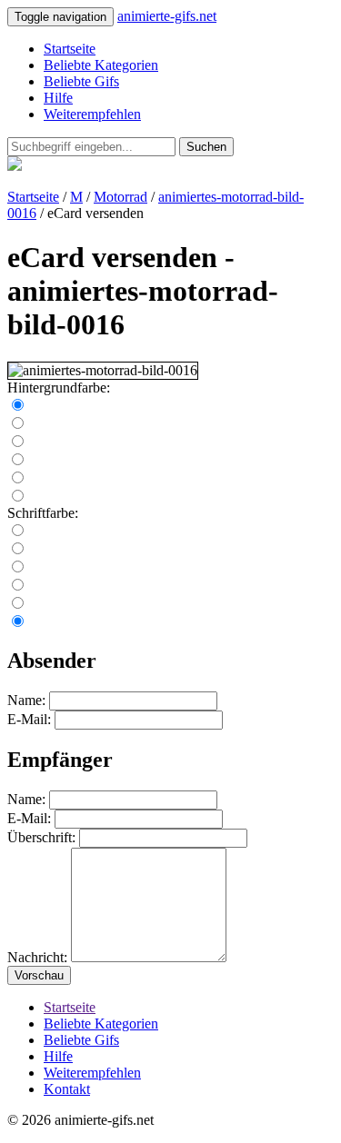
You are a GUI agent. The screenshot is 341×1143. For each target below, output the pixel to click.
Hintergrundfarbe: (58, 387)
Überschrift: (41, 837)
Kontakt (67, 1089)
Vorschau (39, 975)
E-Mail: (29, 719)
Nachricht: (37, 957)
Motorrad (120, 196)
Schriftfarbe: (42, 513)
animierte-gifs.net (166, 16)
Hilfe (58, 97)
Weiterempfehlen (92, 114)
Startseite (69, 48)
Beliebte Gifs (81, 81)
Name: (26, 700)
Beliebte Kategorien (101, 65)
